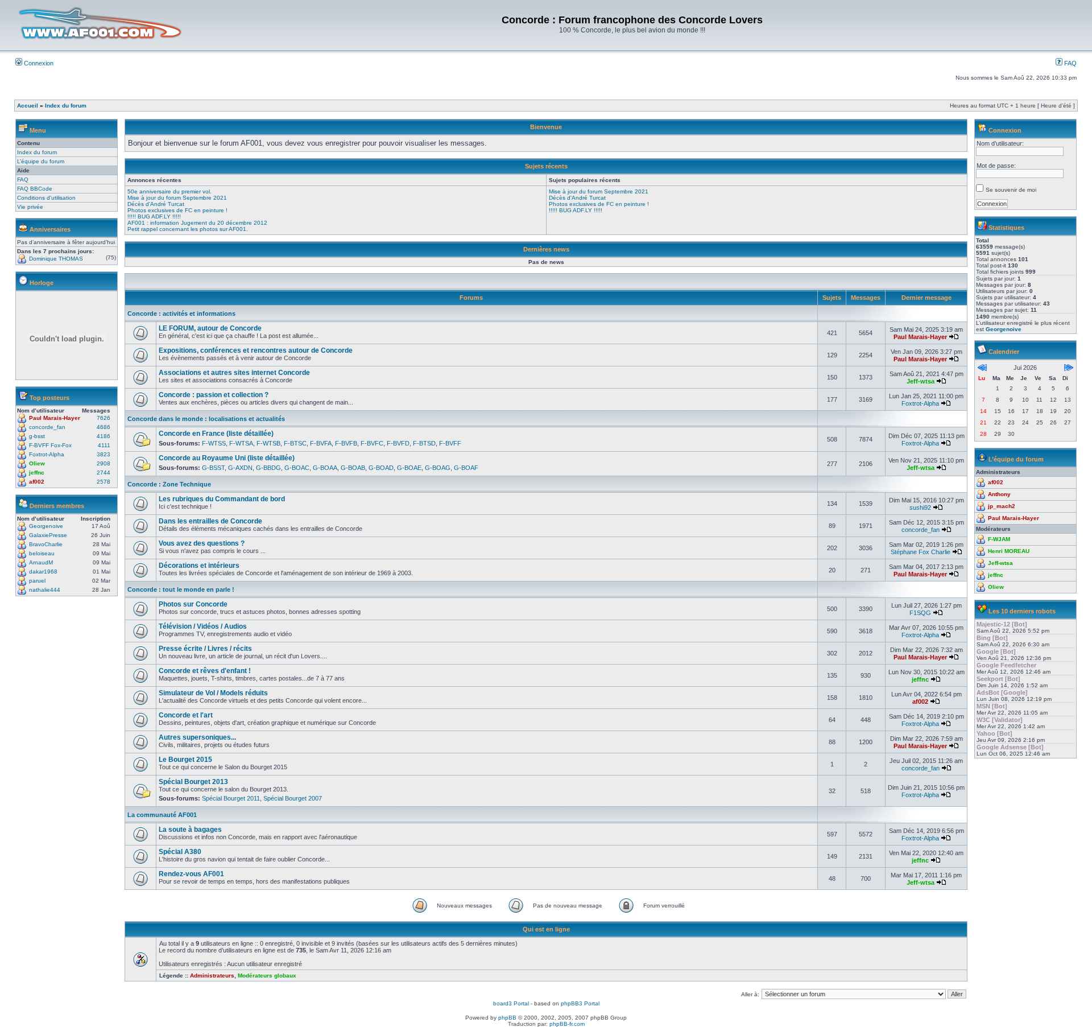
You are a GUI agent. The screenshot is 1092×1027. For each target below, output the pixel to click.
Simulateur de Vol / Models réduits (213, 693)
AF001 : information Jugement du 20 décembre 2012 (197, 223)
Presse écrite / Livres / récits (205, 649)
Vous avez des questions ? (202, 543)
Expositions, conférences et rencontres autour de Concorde (256, 350)
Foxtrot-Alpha (46, 454)
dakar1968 (43, 571)
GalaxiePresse (48, 535)
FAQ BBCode (34, 188)
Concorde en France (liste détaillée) (216, 434)
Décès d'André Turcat (155, 204)
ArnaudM (41, 562)
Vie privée (30, 207)
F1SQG (920, 612)
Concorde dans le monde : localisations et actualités (206, 418)
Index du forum (65, 105)
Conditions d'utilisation (46, 198)
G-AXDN (240, 467)
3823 (103, 454)
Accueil (27, 105)
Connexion (37, 63)
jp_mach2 (1001, 506)
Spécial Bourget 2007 (292, 798)
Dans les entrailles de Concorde (210, 521)
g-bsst (37, 436)
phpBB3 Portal (580, 1003)
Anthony (999, 494)
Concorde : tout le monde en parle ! (180, 589)
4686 (103, 427)
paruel (37, 581)
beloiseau (42, 553)
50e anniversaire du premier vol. (169, 191)
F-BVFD (398, 443)
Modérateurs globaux (267, 975)
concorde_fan (47, 427)
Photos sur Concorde (193, 604)
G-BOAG (437, 467)
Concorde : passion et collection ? (213, 395)
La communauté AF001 (162, 814)
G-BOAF (466, 467)
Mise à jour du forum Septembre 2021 (177, 198)
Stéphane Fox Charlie (920, 551)
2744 (103, 472)
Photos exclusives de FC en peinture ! (177, 210)
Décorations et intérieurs (199, 566)
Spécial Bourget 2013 (193, 782)
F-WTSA (241, 443)
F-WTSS (214, 443)
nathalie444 (44, 590)
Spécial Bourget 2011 (231, 798)
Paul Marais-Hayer (54, 418)
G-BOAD (381, 467)
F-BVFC (372, 443)
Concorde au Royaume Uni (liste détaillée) (227, 458)
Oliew (37, 463)
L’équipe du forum (40, 161)
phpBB (507, 1017)
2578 (103, 482)
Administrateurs (212, 975)
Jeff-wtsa (920, 381)
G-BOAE (409, 467)
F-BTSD (424, 443)
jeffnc (36, 472)
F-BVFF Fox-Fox (50, 445)
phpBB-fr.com (567, 1024)
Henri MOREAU (1008, 551)
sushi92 (920, 507)
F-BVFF (450, 443)
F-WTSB (268, 443)
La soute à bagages (190, 830)
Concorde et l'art (186, 715)
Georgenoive (46, 526)
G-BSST (213, 467)
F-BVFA (321, 443)
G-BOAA (325, 467)
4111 (104, 445)
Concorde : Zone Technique (169, 484)
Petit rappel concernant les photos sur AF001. (187, 229)
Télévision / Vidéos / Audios (203, 626)
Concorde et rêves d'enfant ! (205, 671)
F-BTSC (295, 443)
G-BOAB (353, 467)
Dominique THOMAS (56, 258)
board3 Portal (511, 1003)
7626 (103, 418)
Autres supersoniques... (197, 737)
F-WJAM (999, 539)
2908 (103, 463)
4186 (103, 436)
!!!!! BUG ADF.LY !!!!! (154, 216)
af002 (36, 482)
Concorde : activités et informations (181, 313)
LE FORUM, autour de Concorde (210, 328)
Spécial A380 (180, 852)
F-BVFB (346, 443)
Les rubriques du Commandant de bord (222, 499)
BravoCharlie (46, 544)
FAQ (1069, 63)
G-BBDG (268, 467)
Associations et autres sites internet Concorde (234, 373)
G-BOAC (296, 467)
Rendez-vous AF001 (191, 874)
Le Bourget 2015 (185, 760)
